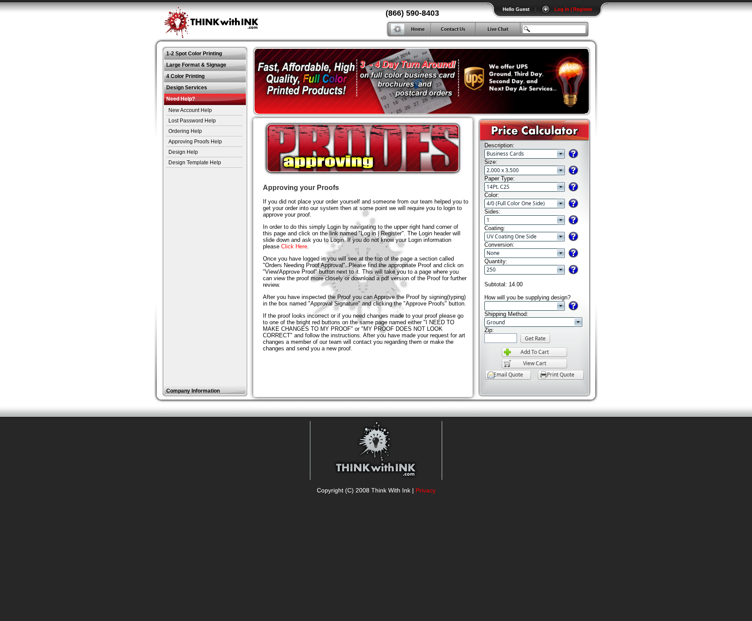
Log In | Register (573, 9)
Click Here (294, 246)
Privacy (426, 490)
